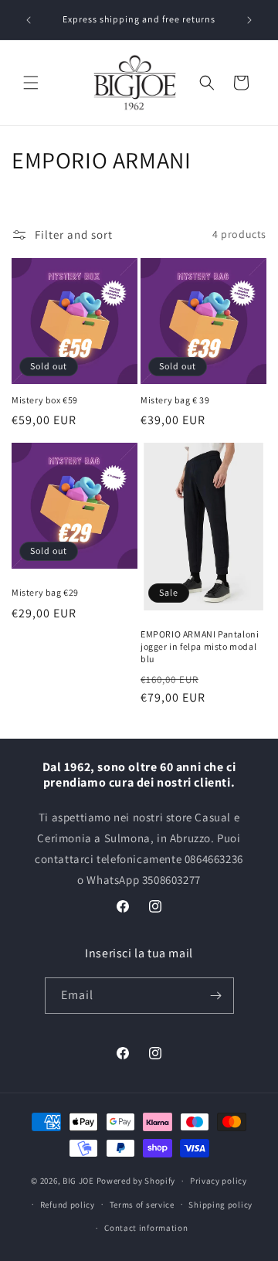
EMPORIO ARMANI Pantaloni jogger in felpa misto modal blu (200, 646)
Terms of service (142, 1204)
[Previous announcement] (29, 20)
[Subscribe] (216, 995)
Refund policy (67, 1204)
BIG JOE (78, 1180)
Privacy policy (218, 1180)
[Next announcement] (249, 20)
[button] (31, 83)
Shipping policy (220, 1204)
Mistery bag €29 (45, 592)
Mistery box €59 (45, 400)
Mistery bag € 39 (175, 400)
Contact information (146, 1227)
